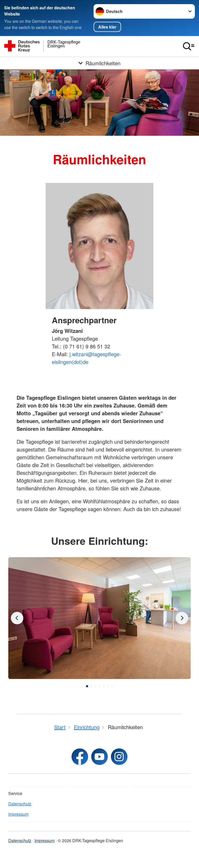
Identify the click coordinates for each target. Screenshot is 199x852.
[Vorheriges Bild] (182, 618)
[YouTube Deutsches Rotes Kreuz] (99, 756)
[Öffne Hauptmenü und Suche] (188, 46)
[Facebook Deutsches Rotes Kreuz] (80, 756)
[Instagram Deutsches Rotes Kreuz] (119, 756)
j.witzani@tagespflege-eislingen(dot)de (86, 358)
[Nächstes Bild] (17, 618)
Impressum (18, 814)
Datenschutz (19, 804)
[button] (87, 686)
